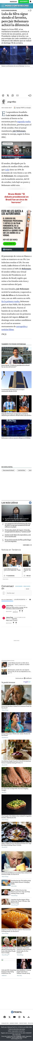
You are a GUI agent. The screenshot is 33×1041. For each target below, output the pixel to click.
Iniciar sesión (18, 586)
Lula (7, 169)
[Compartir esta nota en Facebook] (3, 95)
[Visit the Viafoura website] (28, 678)
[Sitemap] (29, 1017)
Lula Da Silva (21, 470)
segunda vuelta (24, 121)
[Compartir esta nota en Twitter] (8, 95)
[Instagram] (19, 1017)
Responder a (11, 618)
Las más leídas (9, 502)
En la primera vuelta (10, 301)
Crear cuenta (26, 586)
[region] (16, 633)
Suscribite (24, 1)
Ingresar (13, 1)
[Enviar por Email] (17, 95)
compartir (26, 611)
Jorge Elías (12, 102)
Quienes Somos (14, 1023)
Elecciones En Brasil (8, 470)
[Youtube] (14, 1017)
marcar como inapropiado (27, 623)
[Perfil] (16, 1013)
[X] (9, 1017)
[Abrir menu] (2, 5)
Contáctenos (23, 1023)
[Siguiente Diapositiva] (30, 565)
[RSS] (24, 1017)
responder (8, 611)
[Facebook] (5, 1017)
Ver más (26, 545)
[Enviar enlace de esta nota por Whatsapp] (12, 95)
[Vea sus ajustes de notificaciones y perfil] (30, 1)
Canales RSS (5, 1023)
